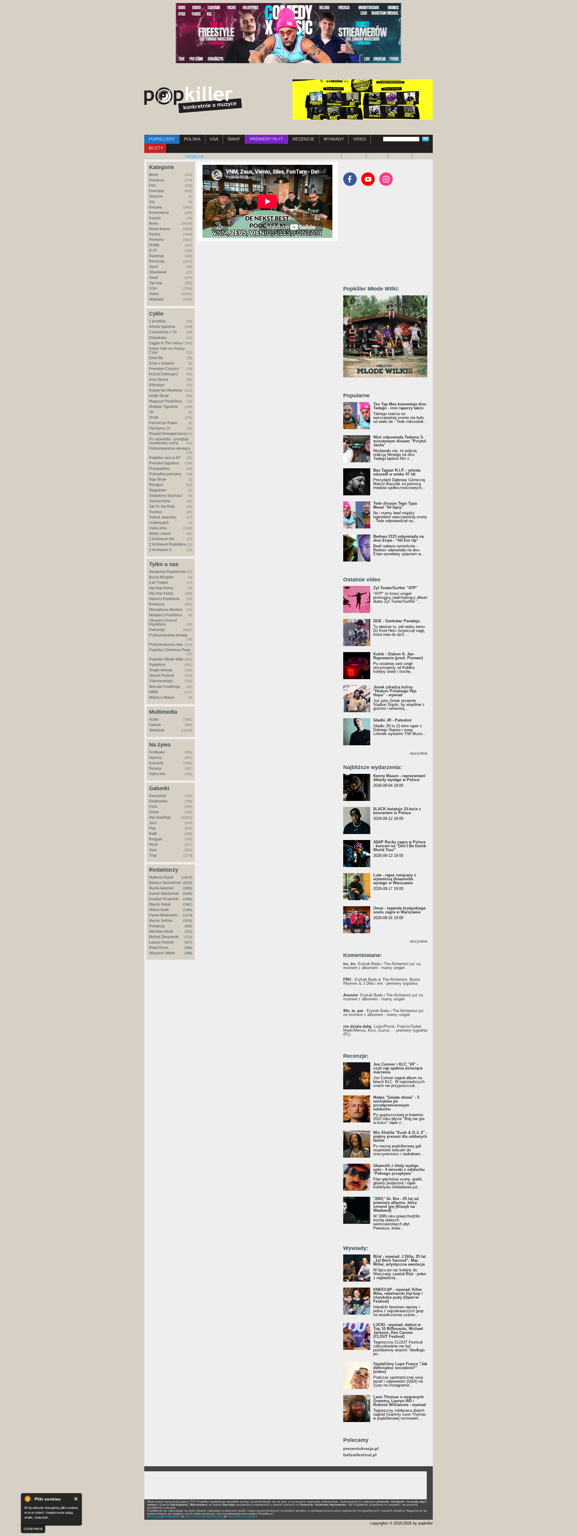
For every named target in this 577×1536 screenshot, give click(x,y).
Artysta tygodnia (162, 327)
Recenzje (157, 261)
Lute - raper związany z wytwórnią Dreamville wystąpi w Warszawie (394, 879)
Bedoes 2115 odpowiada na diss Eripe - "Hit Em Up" (398, 538)
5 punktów (157, 321)
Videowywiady (161, 681)
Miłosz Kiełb (159, 910)
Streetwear (158, 272)
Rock (153, 844)
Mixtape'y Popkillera (165, 615)
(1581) (187, 904)
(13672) (186, 877)
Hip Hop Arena (161, 588)
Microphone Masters (165, 610)
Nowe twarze (159, 229)
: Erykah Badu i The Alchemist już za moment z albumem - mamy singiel (381, 966)
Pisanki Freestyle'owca (167, 434)
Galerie (155, 725)
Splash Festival (161, 675)
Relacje (155, 768)
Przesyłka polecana (165, 474)
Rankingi (156, 256)
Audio (154, 719)
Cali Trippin (158, 582)
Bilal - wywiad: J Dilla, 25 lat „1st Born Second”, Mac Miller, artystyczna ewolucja (399, 1260)
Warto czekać (160, 533)
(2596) (187, 893)
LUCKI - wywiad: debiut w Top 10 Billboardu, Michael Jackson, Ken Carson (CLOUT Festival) (398, 1330)
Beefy (153, 175)
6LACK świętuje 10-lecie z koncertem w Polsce (397, 811)
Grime (154, 812)
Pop (152, 828)
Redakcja (157, 926)
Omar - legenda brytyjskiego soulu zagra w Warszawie (399, 910)
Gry (152, 202)
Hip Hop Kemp (161, 593)
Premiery (156, 240)
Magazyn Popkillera (165, 401)
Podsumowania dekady (168, 635)
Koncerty (156, 763)
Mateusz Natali (161, 877)
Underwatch (159, 523)
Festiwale (157, 752)
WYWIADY (334, 139)
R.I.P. (153, 250)
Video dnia (158, 528)
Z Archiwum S (160, 550)
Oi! (151, 412)
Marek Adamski (161, 888)
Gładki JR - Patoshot (392, 720)
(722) (188, 931)
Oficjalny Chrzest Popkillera (163, 622)
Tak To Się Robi (162, 506)
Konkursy (156, 604)
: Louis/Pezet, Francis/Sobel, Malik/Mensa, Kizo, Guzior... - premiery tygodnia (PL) (385, 1030)
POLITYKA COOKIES (242, 1516)
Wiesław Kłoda (161, 931)
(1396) (187, 910)
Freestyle (156, 191)
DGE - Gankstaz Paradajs (396, 621)
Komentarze (159, 213)
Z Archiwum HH (161, 539)
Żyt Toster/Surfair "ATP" (395, 588)
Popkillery (157, 665)
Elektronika (158, 801)
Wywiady (156, 299)
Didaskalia (157, 338)
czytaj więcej (33, 1528)
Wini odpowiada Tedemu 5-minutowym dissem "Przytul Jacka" (399, 441)
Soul (153, 850)
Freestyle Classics (164, 369)
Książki (155, 218)
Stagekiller (157, 490)
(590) (188, 948)
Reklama (400, 156)
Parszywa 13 (159, 428)
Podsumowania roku (166, 644)
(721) (188, 937)
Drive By (156, 358)
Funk (153, 807)
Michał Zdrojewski (164, 937)
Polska (154, 234)
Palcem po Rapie (163, 423)
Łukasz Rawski (161, 942)
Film (152, 185)
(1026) (187, 920)
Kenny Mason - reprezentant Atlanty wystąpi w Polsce (399, 778)
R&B (153, 834)
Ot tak (153, 417)
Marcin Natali (160, 904)
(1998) (187, 899)
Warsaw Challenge (164, 687)
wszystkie (418, 753)
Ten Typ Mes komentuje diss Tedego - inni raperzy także (399, 406)
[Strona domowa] (193, 99)
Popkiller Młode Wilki (166, 659)
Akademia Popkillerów (167, 572)
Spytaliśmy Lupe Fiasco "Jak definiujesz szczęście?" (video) (400, 1368)
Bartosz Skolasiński (165, 883)
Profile (154, 245)
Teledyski (156, 730)
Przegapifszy (159, 468)
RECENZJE (303, 139)
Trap (153, 855)
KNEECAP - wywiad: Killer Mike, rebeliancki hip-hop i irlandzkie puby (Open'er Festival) (398, 1295)
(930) (188, 926)
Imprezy (155, 758)
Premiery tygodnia (164, 463)
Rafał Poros (158, 948)
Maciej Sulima (160, 921)
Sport (153, 267)
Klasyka (155, 207)
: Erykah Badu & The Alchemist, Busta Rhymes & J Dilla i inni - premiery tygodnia (381, 981)
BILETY (156, 148)
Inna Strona (158, 379)
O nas (332, 156)
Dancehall (157, 796)
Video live (157, 774)
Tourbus (155, 512)
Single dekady (160, 670)
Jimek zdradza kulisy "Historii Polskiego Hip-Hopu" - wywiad (395, 691)
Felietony (156, 180)
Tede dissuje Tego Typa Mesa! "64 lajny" (395, 505)
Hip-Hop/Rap (160, 817)
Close (76, 1499)
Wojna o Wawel (162, 697)
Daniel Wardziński (164, 893)
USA (214, 139)
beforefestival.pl (360, 1455)
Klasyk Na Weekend (165, 390)
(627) (188, 942)
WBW (153, 692)
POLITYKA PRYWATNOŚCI (204, 1516)
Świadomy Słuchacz (165, 496)
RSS (420, 156)
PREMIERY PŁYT (266, 139)
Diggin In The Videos (166, 343)
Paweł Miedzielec (163, 915)
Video (154, 294)
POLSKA (192, 139)
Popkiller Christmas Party (169, 650)
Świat (153, 277)
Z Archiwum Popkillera (167, 544)
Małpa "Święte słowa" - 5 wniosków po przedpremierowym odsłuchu (396, 1103)
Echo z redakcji (161, 363)
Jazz (153, 823)
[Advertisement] (388, 238)
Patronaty (354, 156)
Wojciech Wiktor (162, 953)
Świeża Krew (159, 501)
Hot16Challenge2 (163, 374)
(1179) (187, 915)
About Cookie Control (27, 1499)
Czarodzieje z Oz (163, 332)
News (153, 223)
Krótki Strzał (159, 396)
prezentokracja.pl (361, 1449)
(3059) (187, 888)
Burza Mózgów (161, 577)
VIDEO (359, 139)
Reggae (155, 839)
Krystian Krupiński (164, 899)
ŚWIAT (233, 139)
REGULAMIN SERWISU (163, 1516)
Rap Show (157, 479)
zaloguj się (194, 156)
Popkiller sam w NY (165, 458)
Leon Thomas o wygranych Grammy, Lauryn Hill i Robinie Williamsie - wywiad (399, 1401)
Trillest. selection (162, 517)
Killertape (157, 385)
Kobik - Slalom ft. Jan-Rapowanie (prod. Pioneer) (398, 656)
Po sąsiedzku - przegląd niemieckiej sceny (168, 441)
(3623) (187, 883)
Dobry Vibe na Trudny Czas (167, 350)
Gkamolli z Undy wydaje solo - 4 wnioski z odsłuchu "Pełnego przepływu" (399, 1169)
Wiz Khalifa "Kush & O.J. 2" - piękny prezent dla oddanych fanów (400, 1136)
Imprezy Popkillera (164, 599)
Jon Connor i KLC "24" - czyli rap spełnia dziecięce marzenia (398, 1068)
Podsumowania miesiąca (169, 448)
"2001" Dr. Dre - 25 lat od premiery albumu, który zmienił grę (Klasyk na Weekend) (396, 1204)
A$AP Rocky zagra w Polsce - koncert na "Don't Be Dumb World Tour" (399, 846)
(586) (188, 953)
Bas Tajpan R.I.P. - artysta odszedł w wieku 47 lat (396, 472)
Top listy (155, 283)
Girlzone (156, 196)
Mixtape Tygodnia (163, 407)
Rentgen (156, 485)
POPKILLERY (162, 139)
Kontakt (377, 156)
